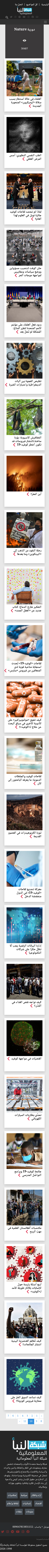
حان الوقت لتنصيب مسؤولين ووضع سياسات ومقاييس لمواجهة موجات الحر (25, 272)
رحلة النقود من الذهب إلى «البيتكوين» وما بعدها (27, 552)
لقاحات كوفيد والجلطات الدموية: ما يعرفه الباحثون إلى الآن (24, 780)
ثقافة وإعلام (12, 1504)
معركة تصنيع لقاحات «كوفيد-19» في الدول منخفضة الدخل (28, 893)
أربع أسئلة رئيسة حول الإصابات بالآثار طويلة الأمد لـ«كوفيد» (26, 1288)
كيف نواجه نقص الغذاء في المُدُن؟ (26, 1004)
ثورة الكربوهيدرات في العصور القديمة (24, 834)
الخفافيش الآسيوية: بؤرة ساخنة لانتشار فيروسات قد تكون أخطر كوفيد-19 (26, 441)
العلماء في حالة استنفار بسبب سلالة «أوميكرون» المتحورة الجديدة (25, 103)
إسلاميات (12, 1495)
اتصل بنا (19, 5)
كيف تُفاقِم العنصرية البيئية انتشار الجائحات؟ (26, 1343)
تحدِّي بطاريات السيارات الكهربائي (28, 1117)
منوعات (29, 1512)
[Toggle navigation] (45, 22)
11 (25, 1421)
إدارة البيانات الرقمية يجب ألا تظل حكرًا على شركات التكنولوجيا (25, 949)
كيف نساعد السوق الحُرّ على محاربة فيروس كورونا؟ (26, 1399)
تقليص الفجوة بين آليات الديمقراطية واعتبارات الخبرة (25, 383)
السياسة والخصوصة (42, 1539)
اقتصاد (38, 1504)
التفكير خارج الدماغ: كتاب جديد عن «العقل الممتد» (26, 609)
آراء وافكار (36, 1495)
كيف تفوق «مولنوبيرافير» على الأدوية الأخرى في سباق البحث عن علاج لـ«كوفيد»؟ (24, 724)
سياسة (24, 1495)
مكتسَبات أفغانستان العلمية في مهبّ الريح (24, 1230)
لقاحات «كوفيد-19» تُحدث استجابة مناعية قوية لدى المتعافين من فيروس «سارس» (24, 667)
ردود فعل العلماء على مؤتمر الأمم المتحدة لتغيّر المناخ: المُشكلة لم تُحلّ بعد (26, 328)
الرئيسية (45, 5)
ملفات (19, 1512)
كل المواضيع (32, 5)
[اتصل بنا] (37, 17)
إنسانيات (27, 1504)
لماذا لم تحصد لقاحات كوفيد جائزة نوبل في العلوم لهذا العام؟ (25, 215)
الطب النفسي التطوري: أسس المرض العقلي (25, 157)
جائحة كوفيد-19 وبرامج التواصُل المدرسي (27, 1173)
